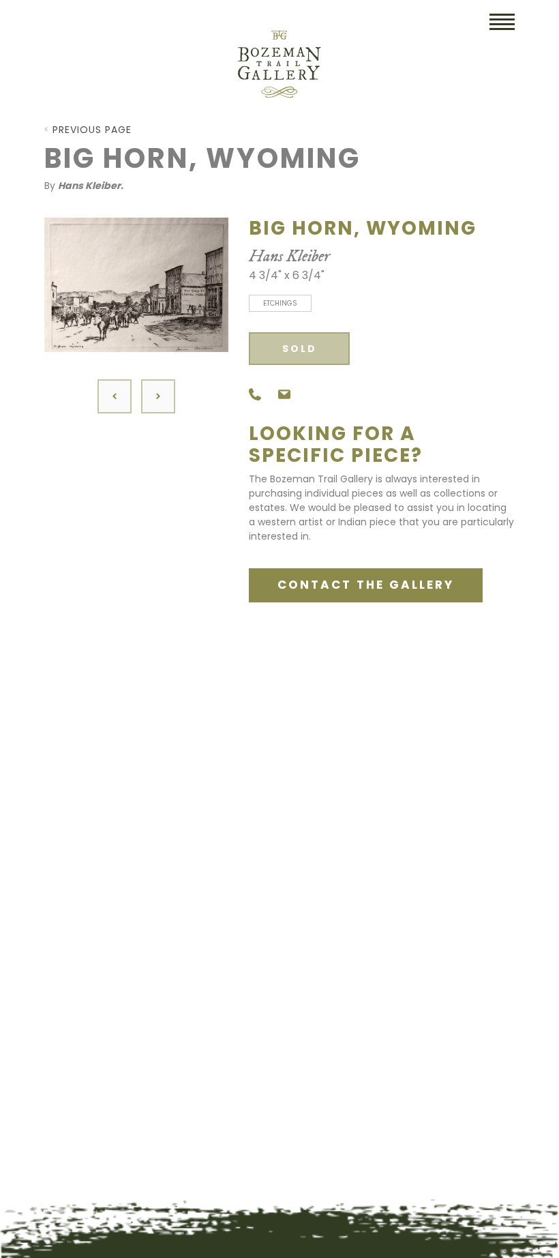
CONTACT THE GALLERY (365, 584)
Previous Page (92, 129)
